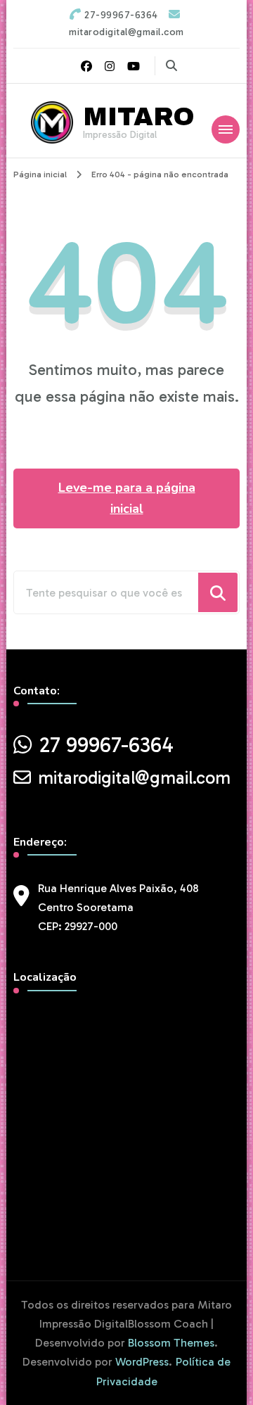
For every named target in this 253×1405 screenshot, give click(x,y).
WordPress (142, 1361)
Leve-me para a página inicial (126, 498)
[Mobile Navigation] (226, 129)
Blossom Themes (171, 1342)
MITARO (139, 117)
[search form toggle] (171, 66)
